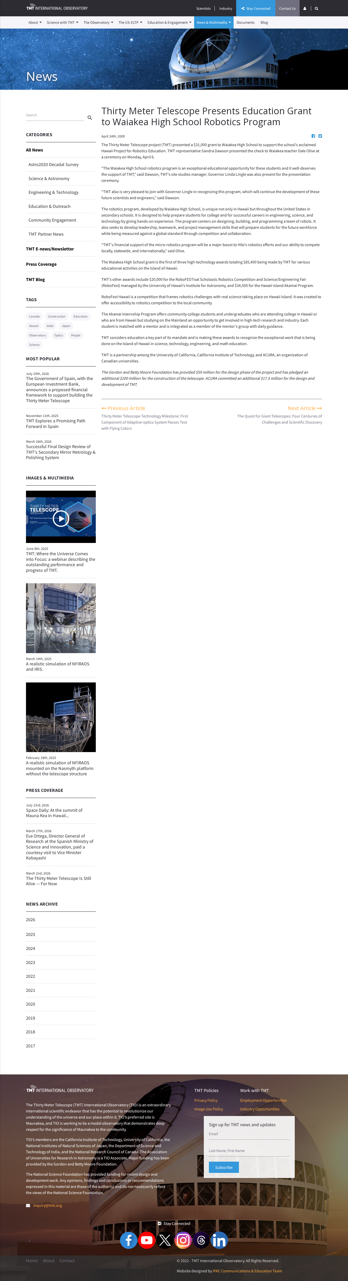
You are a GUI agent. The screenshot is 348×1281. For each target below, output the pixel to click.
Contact (67, 1260)
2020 (30, 1004)
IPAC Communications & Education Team (247, 1270)
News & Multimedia (212, 22)
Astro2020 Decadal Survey (53, 164)
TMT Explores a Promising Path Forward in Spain (55, 421)
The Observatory (97, 22)
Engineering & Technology (53, 192)
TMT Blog (35, 279)
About (34, 22)
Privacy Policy (206, 1100)
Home (32, 1260)
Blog (264, 22)
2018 (30, 1032)
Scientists (203, 8)
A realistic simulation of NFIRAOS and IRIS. (57, 666)
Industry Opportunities (259, 1108)
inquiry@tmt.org (47, 1205)
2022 (30, 976)
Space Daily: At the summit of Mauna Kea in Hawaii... (54, 810)
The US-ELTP (128, 22)
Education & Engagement (168, 22)
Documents (246, 22)
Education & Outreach (50, 206)
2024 (30, 948)
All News (34, 150)
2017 (30, 1046)
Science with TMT (61, 22)
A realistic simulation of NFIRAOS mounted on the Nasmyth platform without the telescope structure (59, 768)
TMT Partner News (46, 234)
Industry (225, 8)
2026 (30, 919)
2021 (30, 990)
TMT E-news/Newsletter (50, 249)
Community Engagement (52, 220)
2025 (30, 934)
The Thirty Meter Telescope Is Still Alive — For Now (58, 878)
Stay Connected (258, 8)
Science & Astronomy (49, 178)
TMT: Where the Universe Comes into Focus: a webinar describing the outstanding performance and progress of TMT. (60, 562)
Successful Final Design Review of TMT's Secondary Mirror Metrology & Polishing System (61, 449)
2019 (30, 1018)
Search (31, 114)
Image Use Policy (208, 1108)
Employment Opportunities (263, 1100)
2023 (30, 962)
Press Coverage (41, 264)
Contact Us (287, 8)
